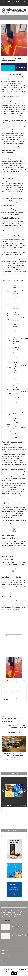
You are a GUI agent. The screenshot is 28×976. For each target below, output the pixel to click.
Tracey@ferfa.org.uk (17, 692)
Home (2, 947)
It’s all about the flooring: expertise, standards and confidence (19, 926)
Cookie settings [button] (21, 971)
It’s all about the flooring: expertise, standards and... (14, 754)
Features (8, 1)
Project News (14, 1)
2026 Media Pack (5, 950)
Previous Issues (5, 956)
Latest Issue (4, 953)
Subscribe (3, 963)
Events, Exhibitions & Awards (14, 3)
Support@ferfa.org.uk (17, 698)
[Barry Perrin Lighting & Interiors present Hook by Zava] (5, 936)
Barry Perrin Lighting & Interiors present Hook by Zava (19, 935)
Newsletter (4, 960)
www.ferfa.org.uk (16, 682)
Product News (21, 1)
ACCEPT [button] (14, 973)
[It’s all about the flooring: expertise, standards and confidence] (14, 744)
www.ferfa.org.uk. (11, 249)
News (3, 1)
